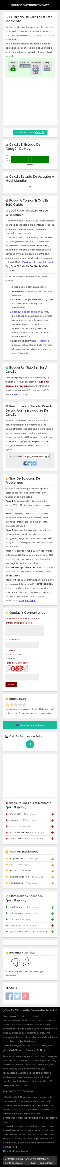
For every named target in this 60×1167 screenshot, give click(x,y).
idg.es (13, 826)
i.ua (11, 864)
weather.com (17, 907)
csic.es (39, 132)
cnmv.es (14, 919)
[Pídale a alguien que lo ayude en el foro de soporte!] (30, 463)
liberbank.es (16, 882)
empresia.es (16, 858)
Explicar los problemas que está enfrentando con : (23, 620)
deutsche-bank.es (20, 838)
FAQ (33, 1163)
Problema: (11, 650)
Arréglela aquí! (27, 600)
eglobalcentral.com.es (22, 931)
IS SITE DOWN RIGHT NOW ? (30, 5)
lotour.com (15, 813)
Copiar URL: (16, 456)
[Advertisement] (33, 100)
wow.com (15, 820)
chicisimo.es (16, 913)
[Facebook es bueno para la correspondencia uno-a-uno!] (26, 463)
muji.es (13, 870)
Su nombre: (12, 639)
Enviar (11, 684)
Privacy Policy (46, 1163)
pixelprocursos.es (19, 876)
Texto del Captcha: (16, 662)
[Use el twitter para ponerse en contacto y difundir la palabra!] (34, 463)
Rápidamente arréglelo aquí (37, 262)
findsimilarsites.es (19, 832)
